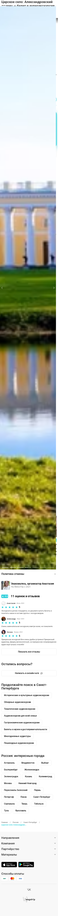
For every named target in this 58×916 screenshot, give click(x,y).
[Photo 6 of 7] (43, 567)
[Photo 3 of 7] (20, 567)
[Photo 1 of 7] (5, 567)
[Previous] (3, 287)
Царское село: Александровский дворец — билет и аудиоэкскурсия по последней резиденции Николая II (13, 825)
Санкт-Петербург (30, 822)
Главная (4, 822)
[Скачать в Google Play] (26, 865)
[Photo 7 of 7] (50, 567)
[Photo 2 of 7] (13, 567)
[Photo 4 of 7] (28, 567)
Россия (15, 822)
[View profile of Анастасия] (5, 585)
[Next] (52, 287)
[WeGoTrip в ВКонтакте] (29, 889)
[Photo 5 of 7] (35, 567)
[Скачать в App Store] (9, 865)
